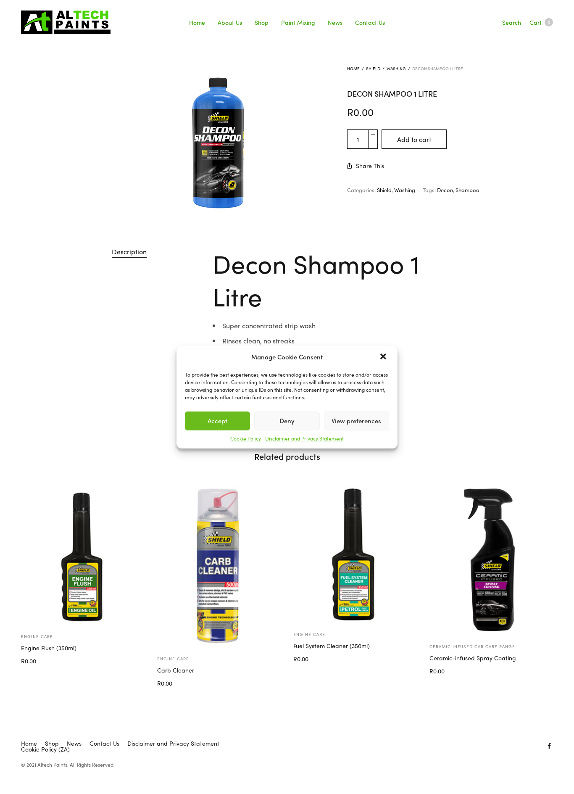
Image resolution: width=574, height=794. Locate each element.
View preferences (356, 420)
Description (129, 251)
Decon (445, 190)
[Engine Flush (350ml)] (83, 554)
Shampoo (467, 190)
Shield (373, 68)
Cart (539, 22)
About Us (230, 22)
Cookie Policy (245, 438)
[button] (384, 357)
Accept (217, 420)
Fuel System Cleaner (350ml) (331, 645)
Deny (287, 420)
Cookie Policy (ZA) (45, 749)
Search (511, 22)
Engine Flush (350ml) (48, 648)
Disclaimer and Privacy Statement (304, 438)
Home (197, 22)
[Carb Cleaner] (219, 565)
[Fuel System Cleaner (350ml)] (355, 553)
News (335, 22)
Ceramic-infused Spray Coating (472, 658)
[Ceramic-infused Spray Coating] (491, 559)
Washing (396, 68)
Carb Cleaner (175, 670)
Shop (262, 22)
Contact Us (370, 22)
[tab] (129, 251)
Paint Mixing (298, 22)
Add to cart (414, 139)
